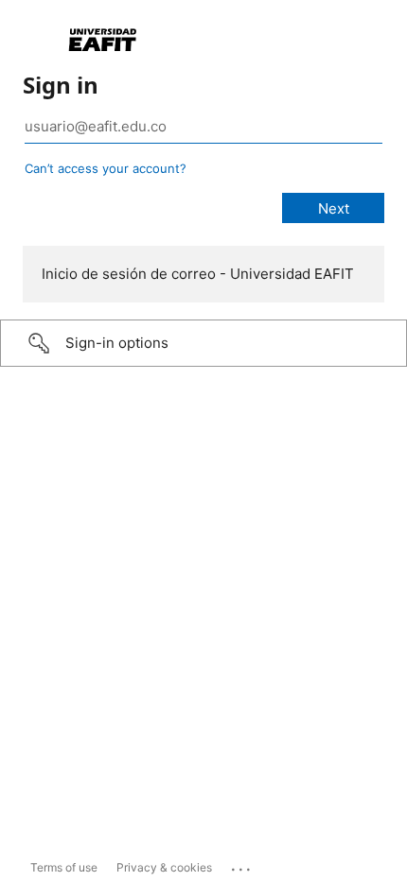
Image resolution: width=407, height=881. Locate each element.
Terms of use (63, 867)
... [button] (242, 864)
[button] (203, 343)
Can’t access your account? (105, 168)
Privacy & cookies (164, 867)
